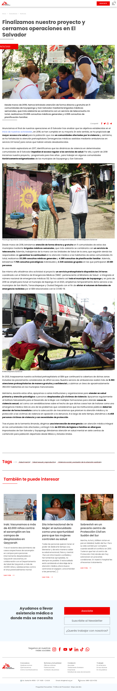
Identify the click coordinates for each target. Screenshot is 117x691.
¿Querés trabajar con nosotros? (87, 631)
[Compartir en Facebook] (102, 123)
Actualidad (13, 14)
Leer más (7, 575)
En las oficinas (102, 667)
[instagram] (54, 649)
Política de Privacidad (61, 687)
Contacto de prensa (51, 670)
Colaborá (71, 663)
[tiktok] (82, 649)
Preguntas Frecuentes (44, 687)
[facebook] (60, 649)
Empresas (71, 670)
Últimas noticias (50, 665)
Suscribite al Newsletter (87, 621)
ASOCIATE (103, 3)
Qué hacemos (25, 667)
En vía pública (102, 670)
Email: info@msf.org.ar (64, 680)
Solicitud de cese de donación (79, 672)
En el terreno (101, 665)
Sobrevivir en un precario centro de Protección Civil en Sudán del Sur (93, 530)
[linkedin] (76, 649)
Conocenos (24, 663)
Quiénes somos (26, 665)
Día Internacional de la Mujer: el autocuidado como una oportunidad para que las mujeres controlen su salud (58, 532)
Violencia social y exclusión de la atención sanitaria (79, 462)
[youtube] (65, 649)
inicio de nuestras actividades (17, 131)
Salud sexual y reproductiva (44, 462)
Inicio (4, 14)
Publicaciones (49, 667)
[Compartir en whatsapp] (108, 123)
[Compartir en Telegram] (111, 123)
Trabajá (100, 663)
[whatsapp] (87, 649)
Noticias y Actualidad (52, 663)
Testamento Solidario (76, 667)
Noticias (23, 14)
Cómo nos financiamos (29, 670)
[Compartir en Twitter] (105, 123)
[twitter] (71, 649)
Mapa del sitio (76, 687)
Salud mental (24, 462)
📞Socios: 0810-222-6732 (87, 680)
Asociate (87, 611)
